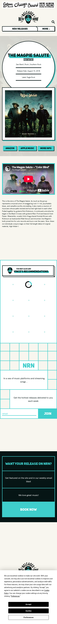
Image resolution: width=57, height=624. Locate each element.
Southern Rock (35, 64)
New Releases (20, 28)
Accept (28, 604)
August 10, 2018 (34, 71)
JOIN (47, 413)
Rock (27, 64)
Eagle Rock (31, 77)
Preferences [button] (15, 596)
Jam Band (19, 64)
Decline (28, 611)
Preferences (29, 617)
